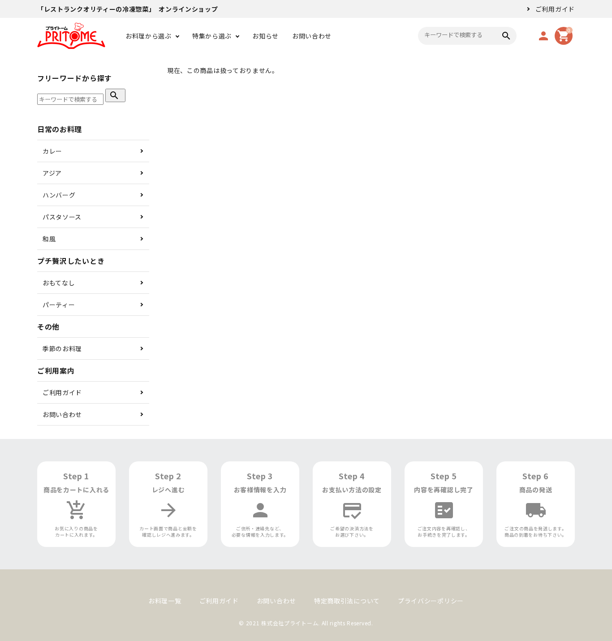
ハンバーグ (59, 194)
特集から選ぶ (212, 35)
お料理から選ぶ (148, 35)
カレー (52, 150)
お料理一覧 (164, 600)
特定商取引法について (347, 600)
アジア (52, 172)
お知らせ (265, 35)
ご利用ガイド (555, 9)
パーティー (59, 304)
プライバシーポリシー (431, 600)
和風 (49, 238)
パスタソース (62, 216)
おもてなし (59, 282)
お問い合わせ (312, 35)
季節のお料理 (62, 348)
